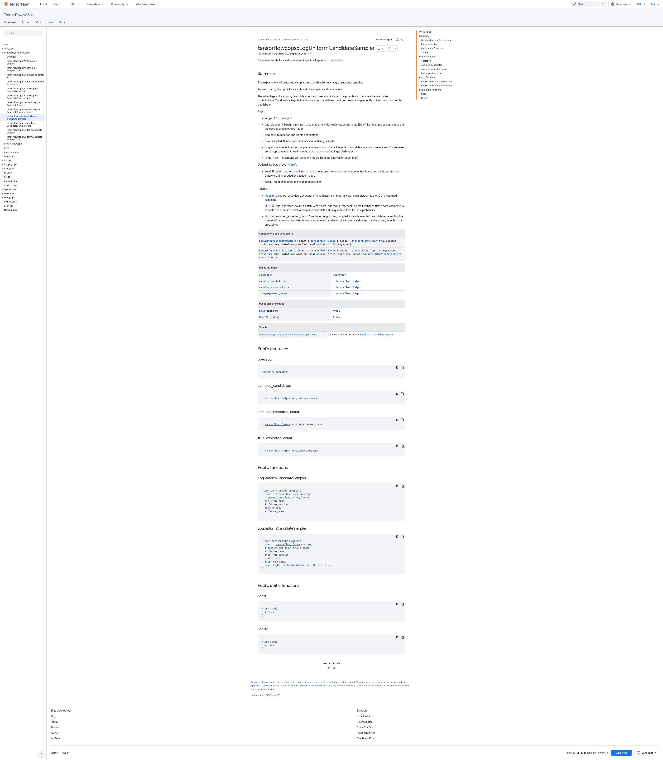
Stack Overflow (365, 727)
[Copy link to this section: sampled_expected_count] (302, 412)
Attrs (291, 164)
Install (43, 4)
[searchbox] (23, 33)
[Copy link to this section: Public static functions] (302, 586)
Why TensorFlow (145, 4)
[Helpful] (397, 39)
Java (50, 22)
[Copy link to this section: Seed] (269, 596)
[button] (22, 49)
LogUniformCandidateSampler (278, 240)
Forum (54, 722)
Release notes (364, 722)
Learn (56, 4)
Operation (339, 274)
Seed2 (263, 317)
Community (117, 4)
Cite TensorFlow (365, 738)
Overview (10, 22)
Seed (262, 310)
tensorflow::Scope (323, 240)
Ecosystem (93, 4)
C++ (38, 22)
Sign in (655, 4)
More (62, 22)
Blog (53, 716)
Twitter (55, 733)
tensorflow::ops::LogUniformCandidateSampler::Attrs (288, 334)
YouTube (55, 738)
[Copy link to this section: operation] (276, 360)
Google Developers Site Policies (307, 685)
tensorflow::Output (349, 281)
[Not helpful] (402, 39)
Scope (280, 118)
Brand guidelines (366, 733)
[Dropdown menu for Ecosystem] (104, 4)
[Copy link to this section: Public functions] (291, 468)
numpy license (268, 689)
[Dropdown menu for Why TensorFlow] (159, 4)
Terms (54, 752)
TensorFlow (263, 39)
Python (26, 22)
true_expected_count (273, 293)
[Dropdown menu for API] (79, 4)
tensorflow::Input (365, 240)
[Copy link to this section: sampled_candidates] (294, 386)
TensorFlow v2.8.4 (18, 15)
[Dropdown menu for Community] (128, 4)
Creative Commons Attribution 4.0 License (344, 682)
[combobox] (588, 4)
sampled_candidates (272, 281)
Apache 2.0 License (260, 685)
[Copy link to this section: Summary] (278, 74)
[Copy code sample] (402, 367)
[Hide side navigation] (41, 753)
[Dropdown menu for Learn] (64, 4)
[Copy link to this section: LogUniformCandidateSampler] (309, 478)
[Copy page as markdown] (390, 48)
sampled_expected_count (275, 287)
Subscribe (621, 752)
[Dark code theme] (397, 367)
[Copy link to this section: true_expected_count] (295, 438)
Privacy (65, 752)
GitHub (641, 4)
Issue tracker (364, 716)
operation (265, 274)
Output (269, 195)
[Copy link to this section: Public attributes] (291, 349)
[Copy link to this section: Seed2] (271, 629)
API (73, 4)
